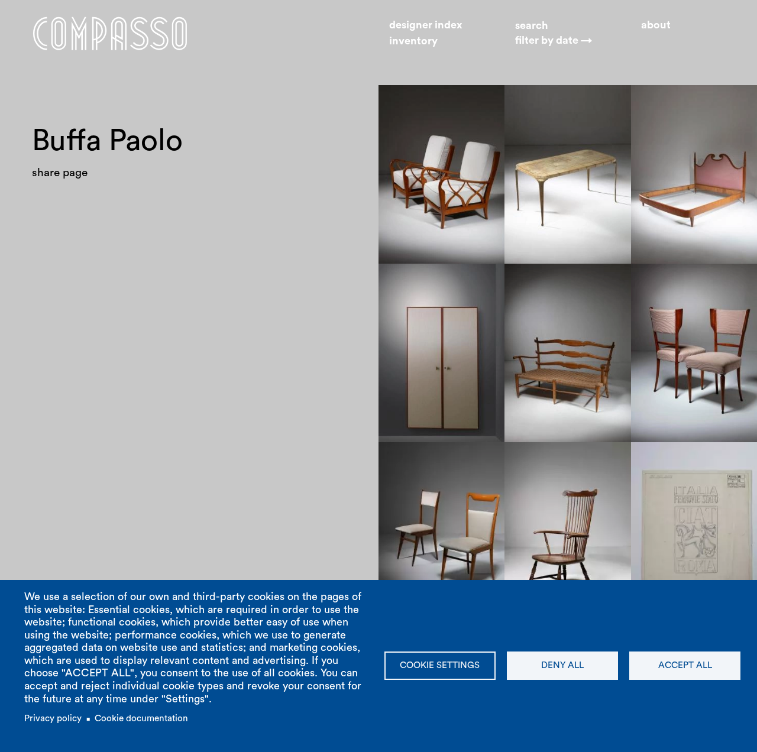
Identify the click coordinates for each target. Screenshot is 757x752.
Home (110, 33)
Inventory (413, 40)
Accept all (685, 665)
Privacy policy (53, 718)
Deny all (562, 665)
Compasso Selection (567, 297)
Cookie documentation (141, 718)
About (656, 25)
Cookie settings (440, 665)
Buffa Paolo (418, 103)
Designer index (425, 25)
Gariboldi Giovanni (690, 460)
